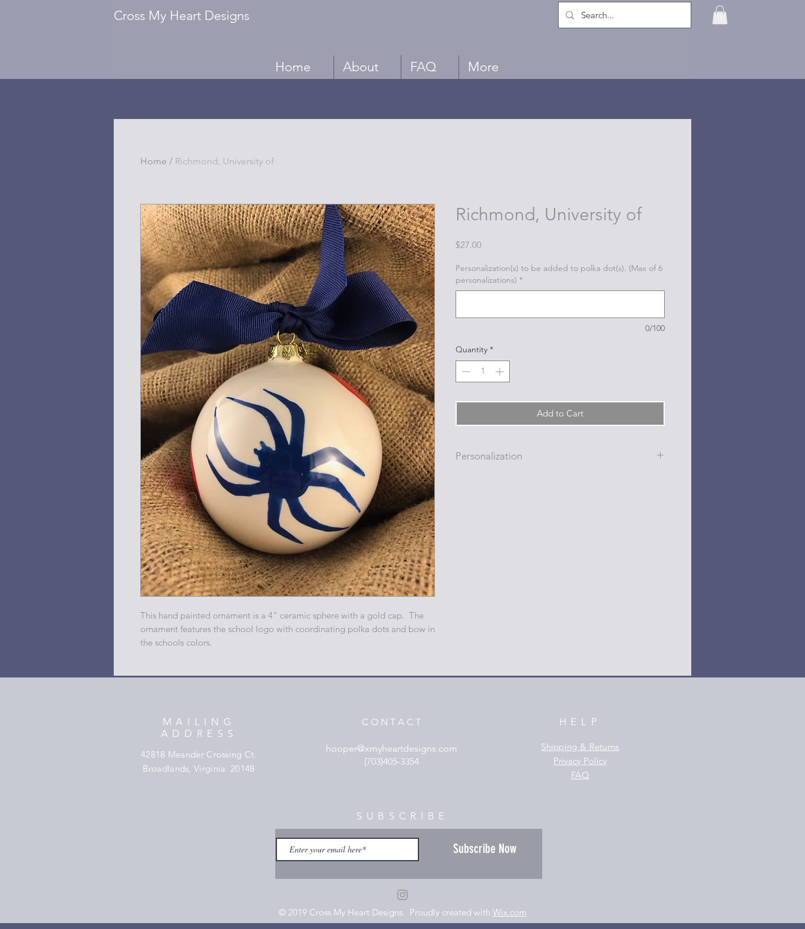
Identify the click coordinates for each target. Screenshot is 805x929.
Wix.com (510, 912)
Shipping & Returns (580, 746)
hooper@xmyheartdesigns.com (391, 748)
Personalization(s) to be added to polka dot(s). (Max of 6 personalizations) (559, 274)
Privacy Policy (580, 760)
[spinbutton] (482, 371)
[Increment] (500, 371)
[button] (720, 14)
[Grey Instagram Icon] (402, 895)
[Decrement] (464, 371)
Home (153, 161)
